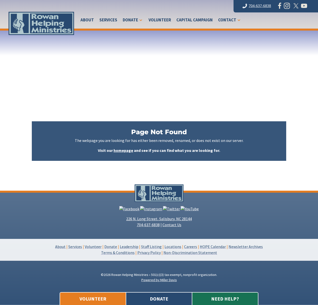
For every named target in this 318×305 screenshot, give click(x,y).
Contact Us (171, 224)
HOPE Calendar (213, 246)
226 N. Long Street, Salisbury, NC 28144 (159, 218)
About (87, 20)
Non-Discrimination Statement (190, 252)
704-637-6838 (260, 5)
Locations (172, 246)
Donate (130, 20)
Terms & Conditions (118, 252)
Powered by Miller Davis (159, 280)
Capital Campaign (194, 20)
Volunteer (160, 20)
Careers (190, 246)
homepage (123, 150)
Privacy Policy (149, 252)
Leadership (129, 246)
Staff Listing (151, 246)
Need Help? (225, 299)
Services (108, 20)
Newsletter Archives (246, 246)
